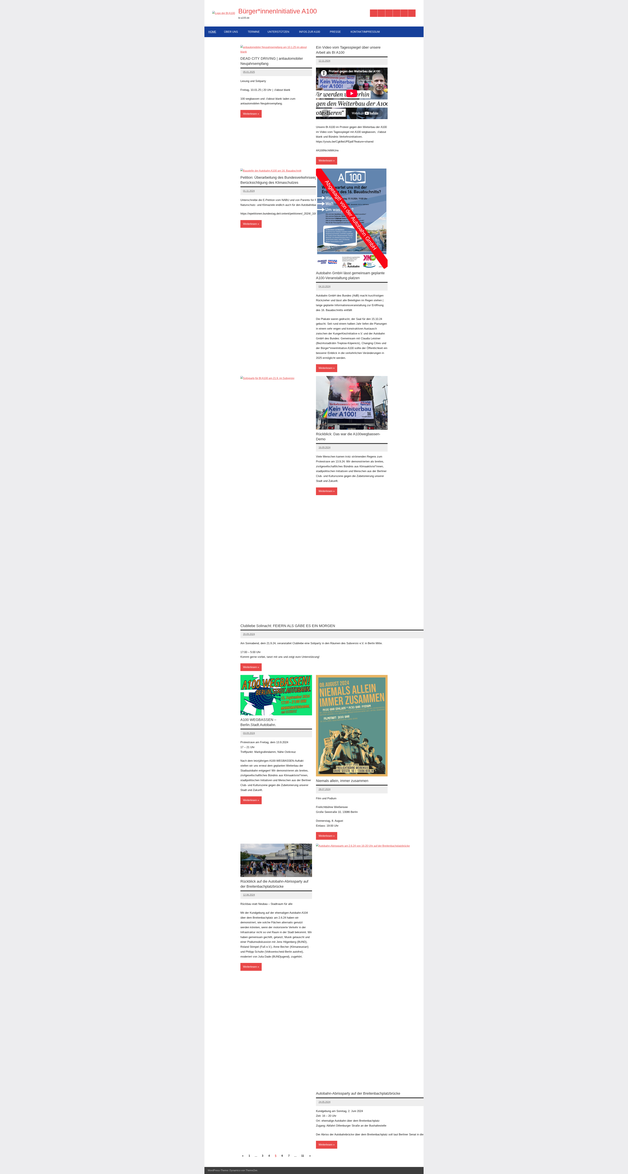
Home (212, 31)
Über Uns (231, 31)
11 (302, 1155)
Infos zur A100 (309, 31)
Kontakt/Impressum (365, 31)
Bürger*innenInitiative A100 (277, 11)
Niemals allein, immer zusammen (342, 781)
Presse (335, 31)
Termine (254, 31)
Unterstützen (278, 31)
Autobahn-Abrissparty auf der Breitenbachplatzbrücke (358, 1093)
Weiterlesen (250, 113)
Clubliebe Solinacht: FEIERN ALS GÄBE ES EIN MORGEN (287, 626)
